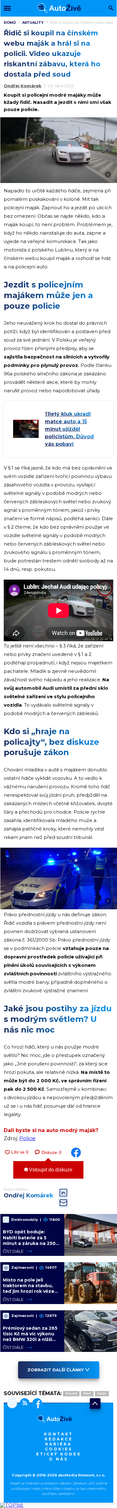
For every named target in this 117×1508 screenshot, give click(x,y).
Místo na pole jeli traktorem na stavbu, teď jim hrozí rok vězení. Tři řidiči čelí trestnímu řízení (31, 1291)
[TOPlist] (11, 1505)
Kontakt (58, 1434)
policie (71, 1393)
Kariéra (58, 1444)
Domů (10, 22)
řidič (87, 1393)
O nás (58, 1459)
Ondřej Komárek (22, 85)
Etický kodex (58, 1454)
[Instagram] (12, 1403)
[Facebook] (36, 1403)
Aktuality (33, 22)
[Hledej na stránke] (111, 9)
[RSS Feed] (23, 1403)
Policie (27, 1138)
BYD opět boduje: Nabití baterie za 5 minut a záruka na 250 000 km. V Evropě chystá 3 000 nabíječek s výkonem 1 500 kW (30, 1246)
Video (101, 1393)
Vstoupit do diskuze (50, 1169)
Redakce (59, 1439)
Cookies (58, 1449)
